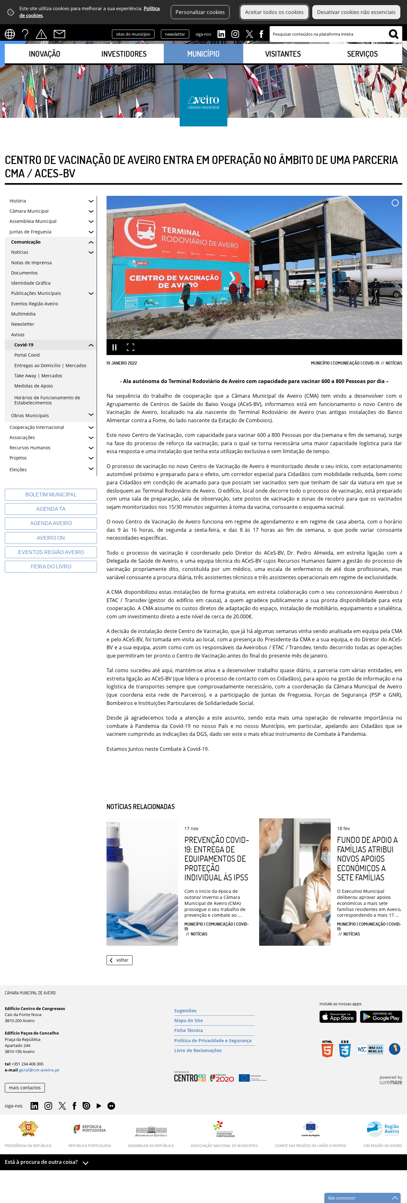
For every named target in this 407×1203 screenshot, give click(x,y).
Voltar (122, 960)
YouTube (99, 1107)
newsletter (175, 34)
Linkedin (221, 33)
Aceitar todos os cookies (274, 12)
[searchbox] (336, 34)
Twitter (249, 33)
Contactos (59, 34)
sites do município (133, 34)
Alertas (41, 34)
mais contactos (25, 1088)
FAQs (25, 34)
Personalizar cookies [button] (200, 12)
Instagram (235, 33)
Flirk (111, 1106)
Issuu (86, 1106)
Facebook (261, 33)
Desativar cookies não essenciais (356, 12)
